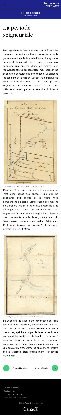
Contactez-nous (10, 391)
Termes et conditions (13, 388)
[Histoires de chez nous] (52, 4)
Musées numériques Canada (16, 398)
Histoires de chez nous (13, 394)
